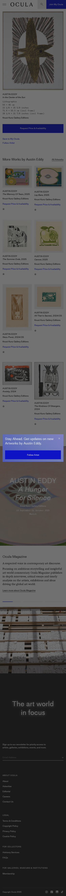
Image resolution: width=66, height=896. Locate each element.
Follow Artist (33, 455)
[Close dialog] (59, 438)
